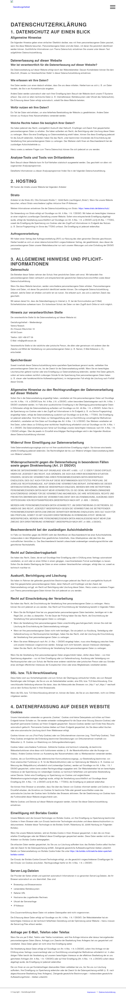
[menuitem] (111, 7)
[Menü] (111, 7)
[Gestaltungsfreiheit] (20, 7)
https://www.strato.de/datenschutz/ (94, 208)
